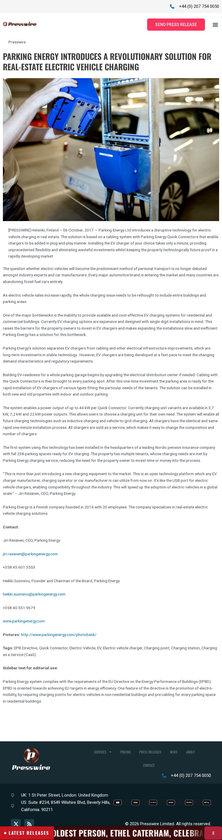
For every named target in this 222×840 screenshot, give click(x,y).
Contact (149, 765)
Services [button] (100, 751)
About (190, 751)
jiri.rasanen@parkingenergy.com (30, 554)
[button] (215, 24)
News (173, 751)
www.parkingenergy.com (24, 621)
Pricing (125, 751)
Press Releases (150, 751)
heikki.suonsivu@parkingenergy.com (34, 594)
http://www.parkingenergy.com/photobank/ (59, 634)
